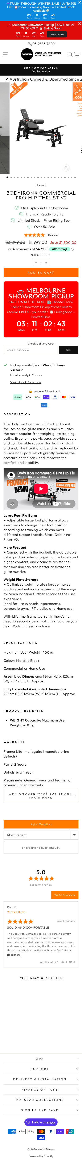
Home (40, 185)
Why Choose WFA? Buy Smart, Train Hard (41, 795)
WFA (40, 1058)
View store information (25, 382)
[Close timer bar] (79, 2)
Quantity (41, 255)
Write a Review (64, 895)
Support (40, 1069)
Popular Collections (40, 1099)
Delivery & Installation (40, 1079)
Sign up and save (40, 1110)
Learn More (57, 34)
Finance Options (40, 1089)
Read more (14, 954)
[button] (41, 235)
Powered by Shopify (41, 1156)
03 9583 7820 (43, 43)
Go (68, 350)
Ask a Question (41, 824)
